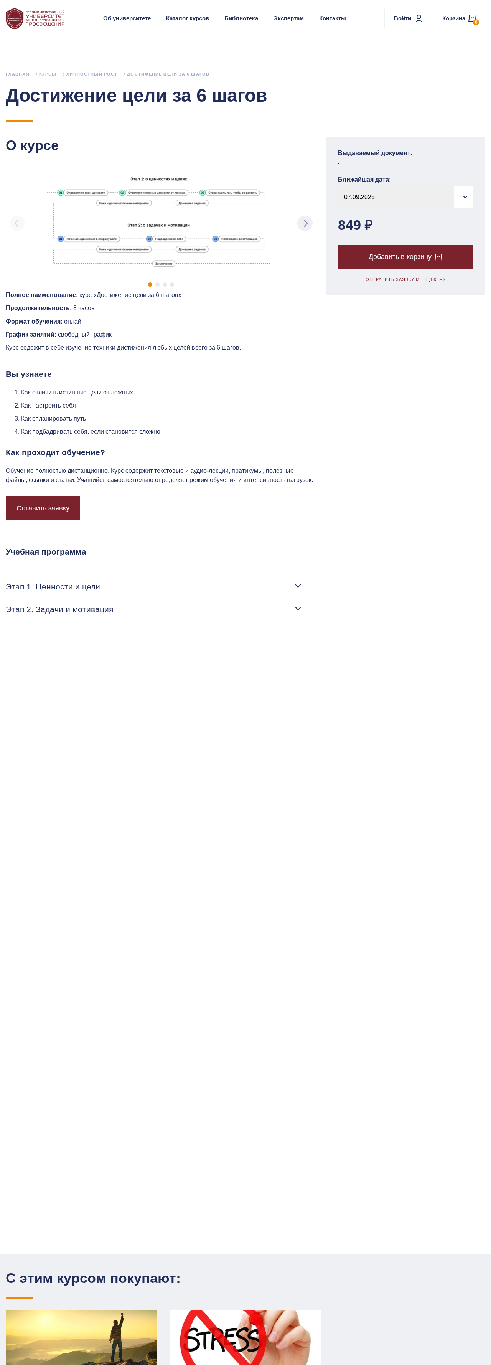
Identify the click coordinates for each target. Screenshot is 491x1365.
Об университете (127, 18)
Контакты (332, 18)
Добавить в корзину (400, 257)
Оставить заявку (42, 508)
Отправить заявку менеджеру (406, 279)
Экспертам (289, 18)
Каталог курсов (187, 18)
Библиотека (241, 18)
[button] (150, 284)
